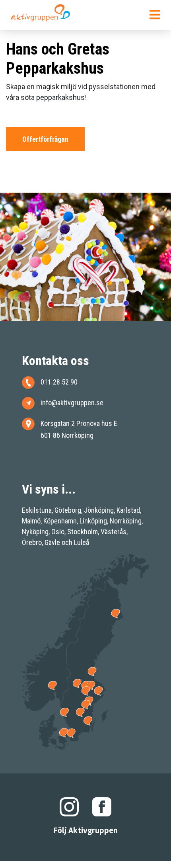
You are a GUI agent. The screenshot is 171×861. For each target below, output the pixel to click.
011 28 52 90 (59, 382)
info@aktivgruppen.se (72, 402)
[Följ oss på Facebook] (101, 806)
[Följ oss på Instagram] (69, 806)
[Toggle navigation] (154, 16)
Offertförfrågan (45, 139)
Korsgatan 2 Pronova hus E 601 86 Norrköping (79, 429)
